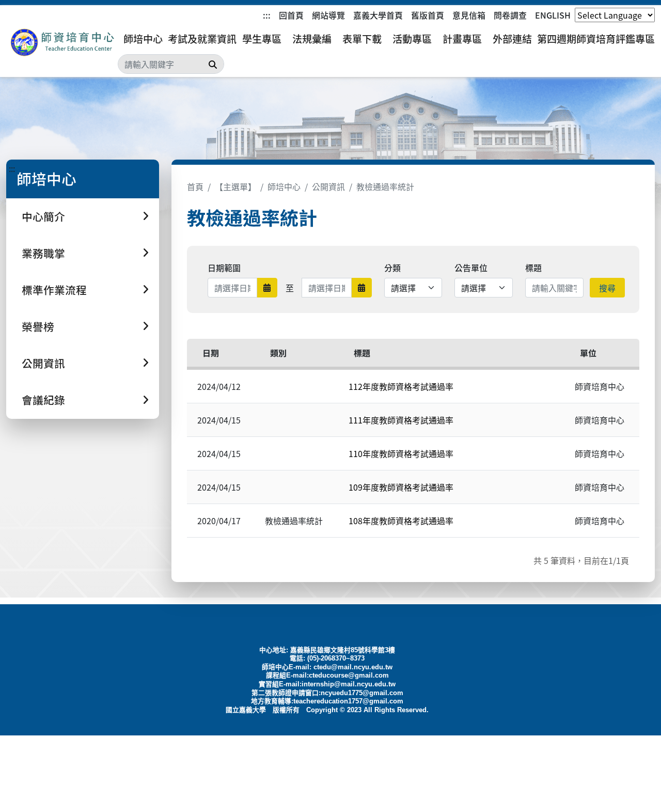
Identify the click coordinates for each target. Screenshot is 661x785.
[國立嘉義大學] (62, 42)
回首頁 (291, 15)
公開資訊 (328, 186)
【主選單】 (235, 186)
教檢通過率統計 (385, 186)
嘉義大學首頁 (378, 15)
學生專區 (261, 39)
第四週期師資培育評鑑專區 (596, 39)
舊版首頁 (427, 15)
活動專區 (412, 39)
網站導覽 (328, 15)
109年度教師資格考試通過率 (401, 487)
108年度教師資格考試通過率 (401, 520)
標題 (533, 267)
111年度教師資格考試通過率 (401, 420)
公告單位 (470, 267)
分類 (392, 267)
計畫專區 (462, 39)
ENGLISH (553, 15)
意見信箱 (468, 15)
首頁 (195, 186)
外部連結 (512, 39)
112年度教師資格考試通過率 (401, 386)
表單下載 (362, 39)
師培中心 (143, 39)
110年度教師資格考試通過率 (401, 453)
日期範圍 (224, 267)
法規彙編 (312, 39)
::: (267, 15)
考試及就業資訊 (202, 39)
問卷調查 (510, 15)
